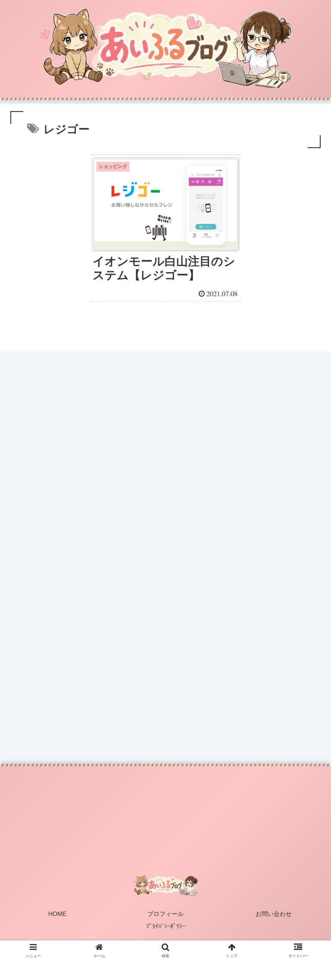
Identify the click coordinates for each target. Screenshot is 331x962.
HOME (57, 913)
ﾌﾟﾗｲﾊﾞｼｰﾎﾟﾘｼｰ (165, 926)
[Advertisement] (165, 458)
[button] (305, 786)
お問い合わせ (274, 913)
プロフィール (165, 913)
